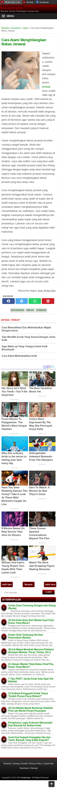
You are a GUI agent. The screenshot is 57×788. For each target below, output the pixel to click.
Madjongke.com (12, 2)
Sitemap (34, 768)
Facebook (44, 2)
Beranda (28, 584)
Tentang (16, 763)
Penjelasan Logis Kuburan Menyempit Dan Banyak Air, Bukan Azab (30, 724)
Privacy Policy (35, 763)
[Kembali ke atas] (51, 784)
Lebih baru (7, 584)
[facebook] (8, 301)
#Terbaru (41, 310)
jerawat (46, 86)
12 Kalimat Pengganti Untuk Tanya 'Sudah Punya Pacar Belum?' (28, 694)
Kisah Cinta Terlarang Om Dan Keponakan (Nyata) (25, 636)
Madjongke (12, 7)
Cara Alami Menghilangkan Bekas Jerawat (24, 42)
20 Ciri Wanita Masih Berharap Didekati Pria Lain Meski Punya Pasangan (30, 709)
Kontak (30, 2)
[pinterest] (48, 301)
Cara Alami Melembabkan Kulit (19, 356)
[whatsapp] (35, 301)
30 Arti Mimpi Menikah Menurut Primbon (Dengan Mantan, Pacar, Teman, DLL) (31, 650)
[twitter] (22, 301)
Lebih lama (50, 584)
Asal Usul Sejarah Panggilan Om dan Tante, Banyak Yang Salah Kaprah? (29, 738)
